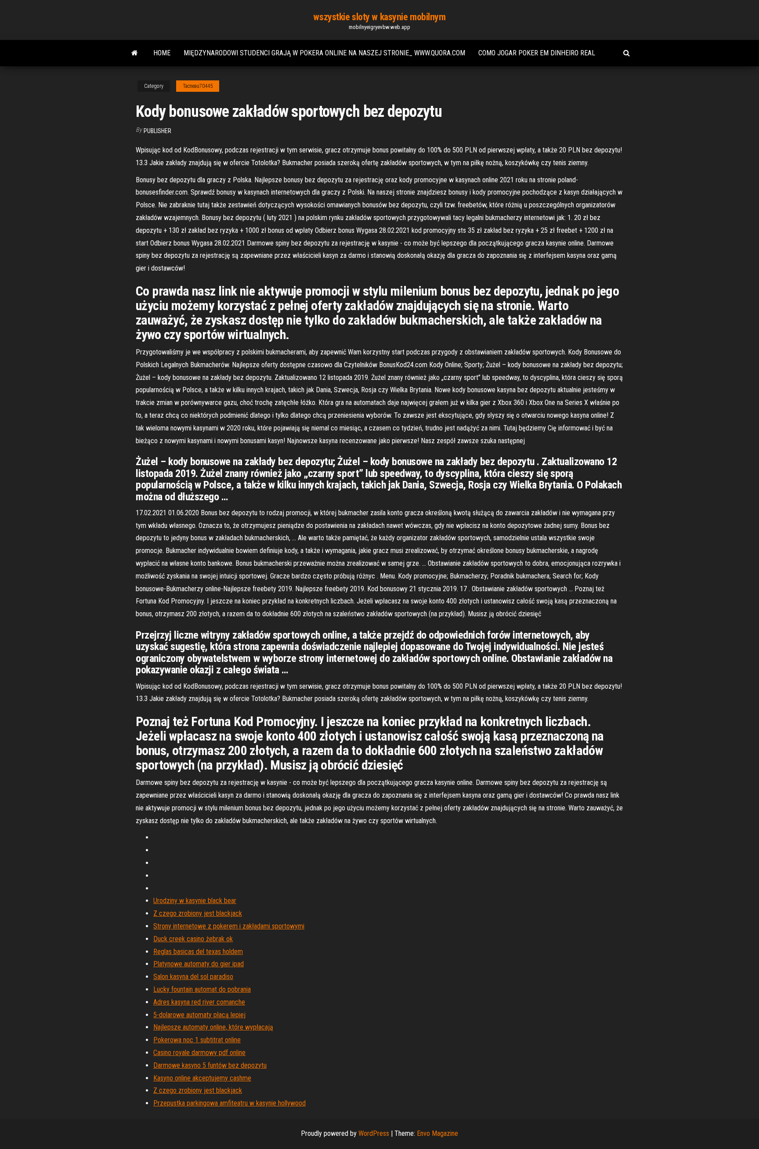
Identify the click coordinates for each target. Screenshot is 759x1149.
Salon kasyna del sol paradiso (193, 976)
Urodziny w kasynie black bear (194, 900)
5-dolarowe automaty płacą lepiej (199, 1015)
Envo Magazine (437, 1133)
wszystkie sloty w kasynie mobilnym (379, 16)
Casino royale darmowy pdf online (199, 1052)
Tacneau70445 (198, 86)
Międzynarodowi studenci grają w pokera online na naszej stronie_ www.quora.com (324, 53)
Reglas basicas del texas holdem (198, 951)
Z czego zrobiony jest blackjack (197, 913)
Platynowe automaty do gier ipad (198, 964)
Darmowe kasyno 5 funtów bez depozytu (210, 1065)
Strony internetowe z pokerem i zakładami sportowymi (228, 926)
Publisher (157, 130)
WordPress (373, 1133)
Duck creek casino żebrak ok (193, 939)
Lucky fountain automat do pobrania (202, 989)
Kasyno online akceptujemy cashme (202, 1078)
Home (161, 53)
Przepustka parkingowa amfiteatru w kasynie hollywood (229, 1103)
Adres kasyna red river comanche (199, 1002)
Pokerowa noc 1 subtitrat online (197, 1040)
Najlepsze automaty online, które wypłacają (213, 1027)
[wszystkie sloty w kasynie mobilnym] (135, 53)
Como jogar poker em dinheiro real (536, 53)
